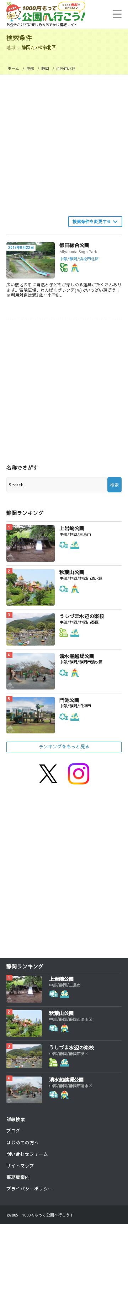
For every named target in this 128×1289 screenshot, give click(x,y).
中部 (30, 68)
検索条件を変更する (92, 221)
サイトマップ (20, 1166)
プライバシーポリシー (29, 1188)
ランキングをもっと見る (64, 746)
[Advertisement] (64, 143)
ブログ (13, 1131)
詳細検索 (15, 1119)
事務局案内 (18, 1177)
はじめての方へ (22, 1142)
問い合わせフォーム (27, 1154)
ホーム (13, 68)
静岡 (45, 68)
